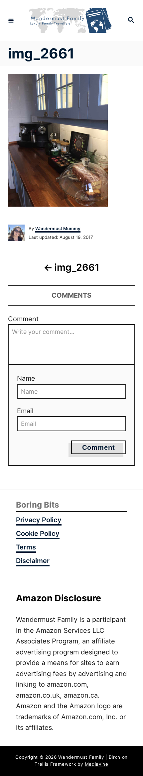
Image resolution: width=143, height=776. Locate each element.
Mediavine (96, 764)
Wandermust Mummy (57, 228)
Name (26, 378)
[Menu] (11, 20)
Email (25, 411)
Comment (23, 319)
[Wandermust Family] (70, 20)
